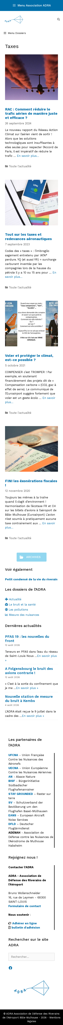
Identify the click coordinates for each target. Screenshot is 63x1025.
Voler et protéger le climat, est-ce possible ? (29, 357)
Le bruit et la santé (22, 604)
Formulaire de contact (24, 906)
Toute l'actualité (20, 166)
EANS (12, 815)
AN (10, 776)
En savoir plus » (27, 688)
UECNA (13, 768)
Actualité (14, 599)
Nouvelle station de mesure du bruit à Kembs (29, 698)
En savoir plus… (28, 155)
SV (10, 802)
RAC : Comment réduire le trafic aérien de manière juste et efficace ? (31, 113)
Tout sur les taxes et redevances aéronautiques (28, 236)
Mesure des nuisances (23, 614)
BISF (11, 781)
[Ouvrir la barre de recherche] (58, 19)
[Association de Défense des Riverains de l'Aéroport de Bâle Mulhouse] (14, 19)
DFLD (12, 824)
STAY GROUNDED (20, 794)
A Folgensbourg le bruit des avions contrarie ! (29, 670)
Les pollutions (18, 609)
